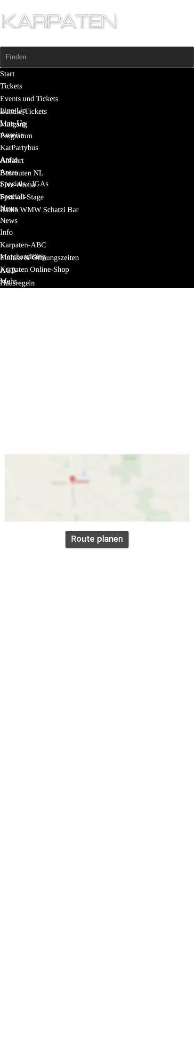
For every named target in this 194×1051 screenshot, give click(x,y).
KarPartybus (77, 435)
